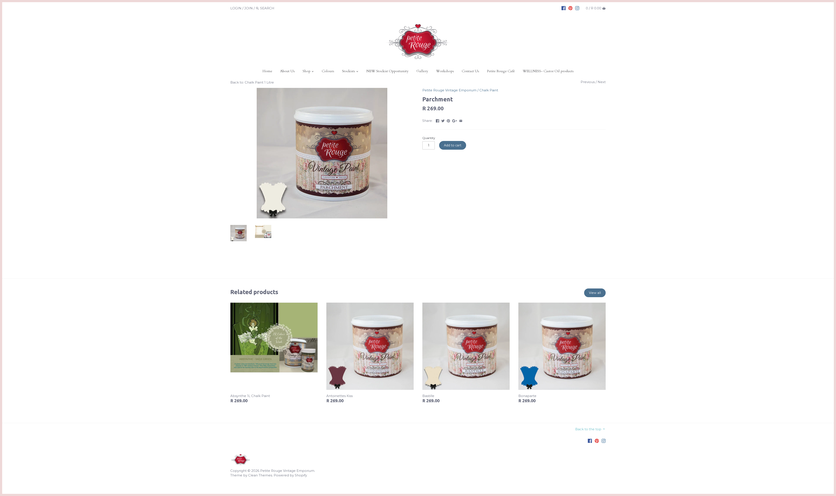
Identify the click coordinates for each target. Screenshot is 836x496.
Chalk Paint (488, 90)
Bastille (428, 396)
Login (235, 8)
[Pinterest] (570, 8)
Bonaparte (527, 396)
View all (595, 293)
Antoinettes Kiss (339, 396)
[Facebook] (563, 8)
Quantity (428, 138)
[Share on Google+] (454, 120)
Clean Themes (260, 475)
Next (602, 82)
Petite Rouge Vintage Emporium (449, 90)
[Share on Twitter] (443, 120)
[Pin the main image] (448, 120)
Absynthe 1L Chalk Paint (250, 396)
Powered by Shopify (290, 475)
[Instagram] (577, 8)
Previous (588, 82)
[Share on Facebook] (437, 120)
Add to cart (452, 145)
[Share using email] (460, 120)
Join (248, 8)
